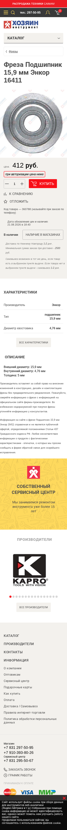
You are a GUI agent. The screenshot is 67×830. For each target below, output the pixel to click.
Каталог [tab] (15, 38)
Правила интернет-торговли (24, 712)
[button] (22, 183)
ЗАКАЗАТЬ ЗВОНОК (22, 769)
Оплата (9, 700)
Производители (19, 644)
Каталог (11, 636)
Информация (16, 660)
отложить (19, 201)
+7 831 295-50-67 (18, 760)
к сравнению (21, 194)
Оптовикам (12, 674)
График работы (20, 775)
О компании (12, 668)
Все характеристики (33, 342)
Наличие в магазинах (43, 234)
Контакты (13, 652)
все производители (33, 607)
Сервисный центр (16, 681)
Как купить (12, 693)
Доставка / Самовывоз (21, 706)
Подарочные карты (18, 687)
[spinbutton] (14, 184)
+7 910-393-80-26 (19, 752)
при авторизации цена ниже (24, 174)
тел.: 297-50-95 (30, 12)
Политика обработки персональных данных (30, 720)
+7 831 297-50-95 (18, 747)
